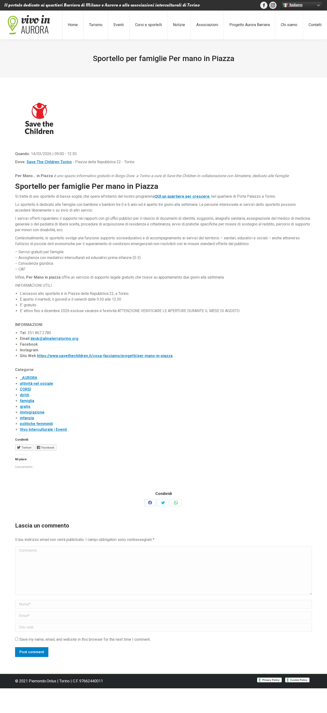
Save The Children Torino (49, 162)
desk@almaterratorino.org (54, 338)
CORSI (25, 389)
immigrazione (32, 412)
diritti (24, 395)
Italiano (295, 5)
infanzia (27, 418)
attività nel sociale (36, 383)
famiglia (27, 401)
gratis (25, 406)
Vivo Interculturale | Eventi (43, 429)
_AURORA (28, 378)
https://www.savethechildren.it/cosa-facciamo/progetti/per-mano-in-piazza (105, 356)
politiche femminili (36, 423)
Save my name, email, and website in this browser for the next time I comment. (85, 639)
